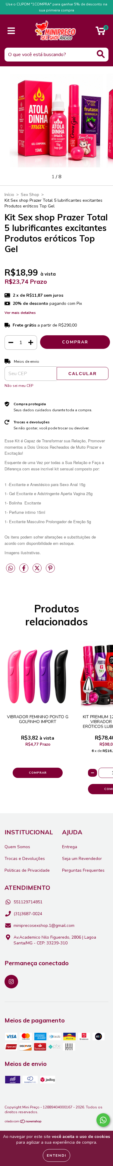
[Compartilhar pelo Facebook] (24, 571)
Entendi (56, 1155)
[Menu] (11, 31)
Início (9, 194)
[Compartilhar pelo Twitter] (38, 571)
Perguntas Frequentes (83, 870)
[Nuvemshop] (23, 1122)
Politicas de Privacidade (27, 870)
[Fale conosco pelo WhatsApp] (103, 1120)
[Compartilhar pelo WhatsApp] (10, 569)
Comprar (38, 773)
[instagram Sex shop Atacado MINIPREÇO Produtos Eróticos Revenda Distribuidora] (11, 981)
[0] (100, 33)
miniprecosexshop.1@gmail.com (44, 925)
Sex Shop (30, 194)
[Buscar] (101, 54)
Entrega (69, 847)
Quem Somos (17, 847)
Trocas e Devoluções (25, 858)
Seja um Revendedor (82, 858)
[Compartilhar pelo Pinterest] (50, 571)
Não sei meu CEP (19, 385)
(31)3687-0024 (28, 914)
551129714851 (28, 902)
